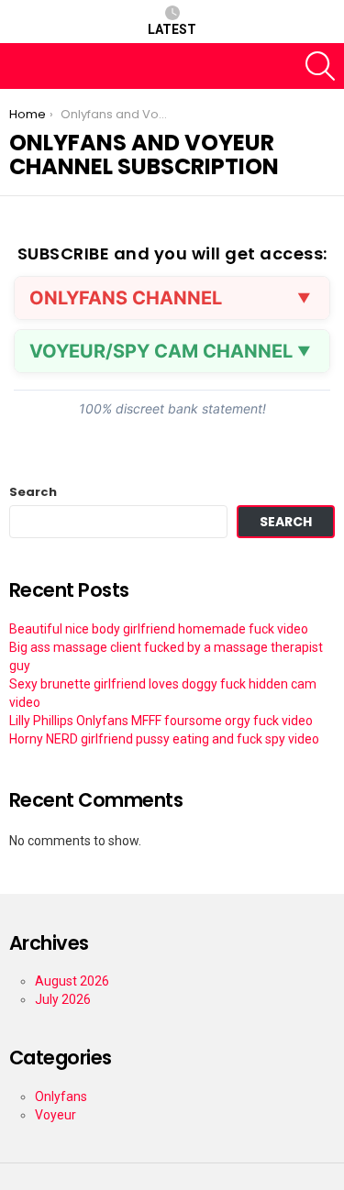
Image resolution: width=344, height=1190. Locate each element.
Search (33, 492)
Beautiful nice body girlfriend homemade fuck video (158, 629)
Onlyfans (61, 1096)
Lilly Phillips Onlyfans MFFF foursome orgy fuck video (161, 720)
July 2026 (63, 999)
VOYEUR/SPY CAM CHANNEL (161, 351)
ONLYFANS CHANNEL (125, 298)
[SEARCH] (320, 66)
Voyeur (55, 1114)
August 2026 (72, 981)
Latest (172, 29)
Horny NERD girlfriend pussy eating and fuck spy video (164, 739)
